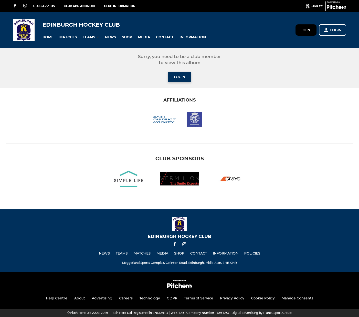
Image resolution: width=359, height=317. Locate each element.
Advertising (102, 298)
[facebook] (15, 6)
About (79, 298)
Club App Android (79, 6)
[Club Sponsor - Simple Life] (128, 180)
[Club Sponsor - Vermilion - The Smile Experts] (179, 180)
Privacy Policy (232, 298)
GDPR (172, 298)
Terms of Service (198, 298)
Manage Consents (297, 298)
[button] (48, 37)
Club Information (120, 6)
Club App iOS (44, 6)
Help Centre (56, 298)
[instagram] (25, 6)
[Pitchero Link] (336, 8)
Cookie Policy (263, 298)
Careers (126, 298)
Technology (149, 298)
